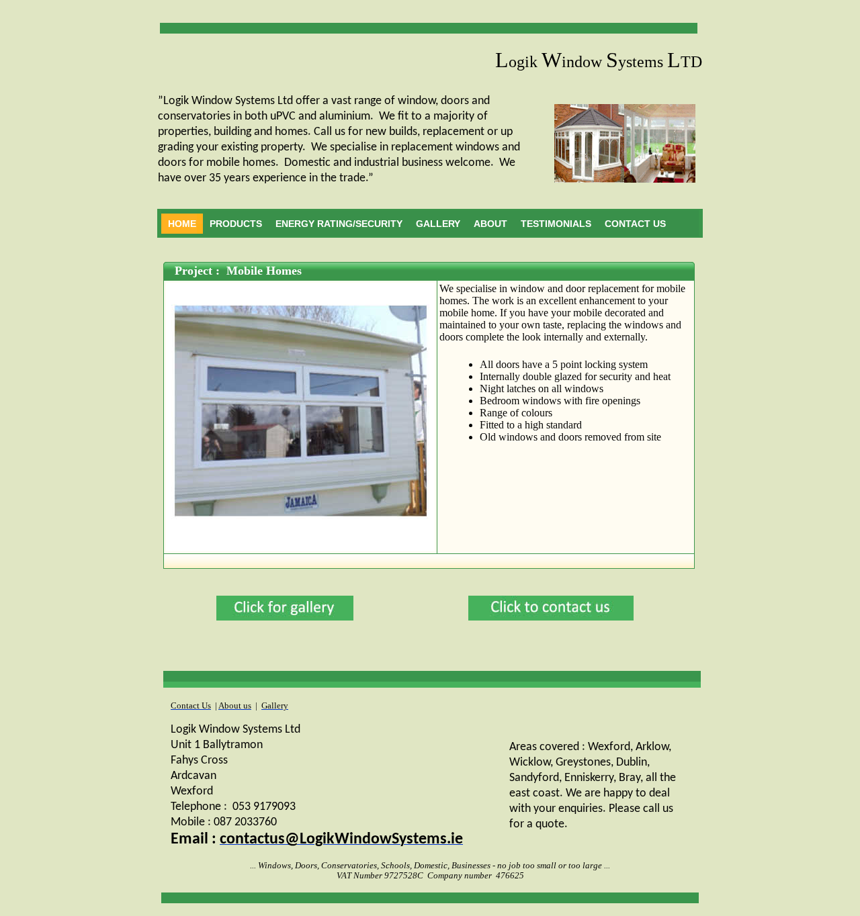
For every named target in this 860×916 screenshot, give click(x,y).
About (490, 223)
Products (236, 223)
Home (182, 223)
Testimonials (556, 223)
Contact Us (635, 223)
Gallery (438, 223)
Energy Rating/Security (338, 223)
